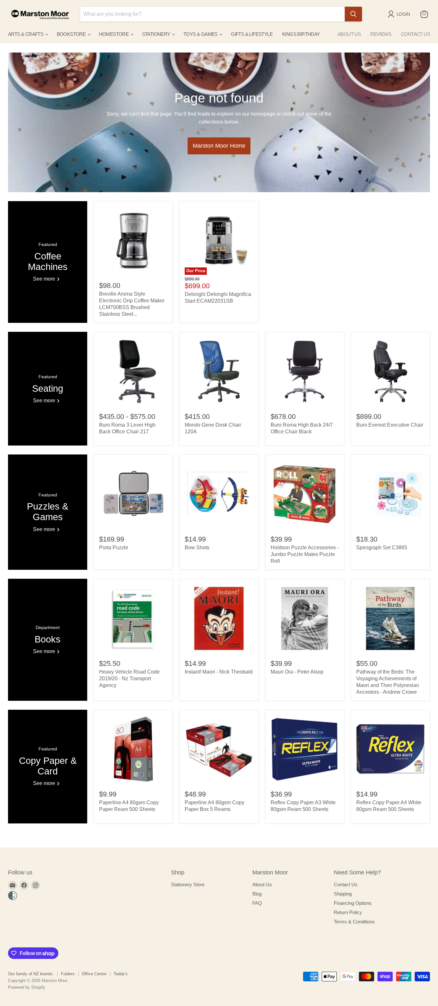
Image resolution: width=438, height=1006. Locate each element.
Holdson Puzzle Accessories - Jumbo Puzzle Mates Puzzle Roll (305, 554)
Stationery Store (188, 884)
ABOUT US (349, 34)
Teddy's (121, 973)
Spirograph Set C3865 (381, 547)
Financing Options (353, 903)
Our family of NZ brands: (31, 973)
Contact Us (346, 884)
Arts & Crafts (26, 34)
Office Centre (94, 973)
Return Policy (348, 912)
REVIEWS (380, 34)
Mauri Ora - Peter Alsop (297, 672)
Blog (257, 893)
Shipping (343, 893)
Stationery (156, 34)
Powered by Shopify (26, 987)
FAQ (257, 903)
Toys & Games (201, 34)
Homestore (114, 34)
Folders (68, 973)
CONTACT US (415, 34)
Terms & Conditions (354, 921)
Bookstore (72, 34)
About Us (262, 884)
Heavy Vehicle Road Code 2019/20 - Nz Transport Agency (129, 678)
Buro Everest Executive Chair (389, 425)
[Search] (353, 14)
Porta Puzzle (113, 547)
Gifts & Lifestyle (252, 34)
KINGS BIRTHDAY (301, 34)
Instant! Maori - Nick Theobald (219, 672)
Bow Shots (197, 547)
